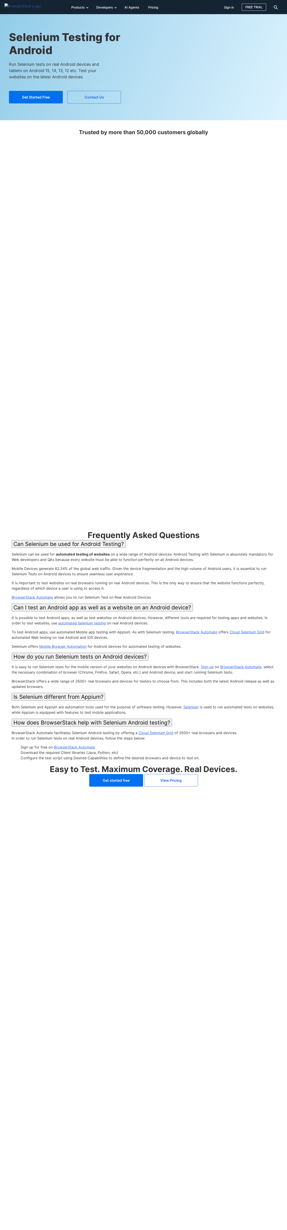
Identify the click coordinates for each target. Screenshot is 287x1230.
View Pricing (171, 780)
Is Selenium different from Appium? (58, 697)
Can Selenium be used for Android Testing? (68, 544)
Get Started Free (36, 97)
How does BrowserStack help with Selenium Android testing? (91, 722)
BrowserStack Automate (32, 597)
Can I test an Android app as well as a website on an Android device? (102, 607)
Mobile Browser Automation (63, 646)
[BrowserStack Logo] (25, 7)
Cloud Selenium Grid (247, 632)
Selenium (191, 707)
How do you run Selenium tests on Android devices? (80, 656)
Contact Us (94, 97)
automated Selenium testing (82, 623)
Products (78, 7)
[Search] (276, 7)
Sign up (207, 667)
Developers (104, 7)
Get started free (116, 780)
